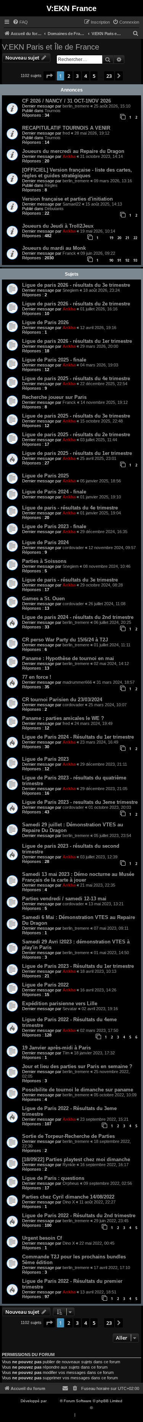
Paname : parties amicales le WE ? (63, 718)
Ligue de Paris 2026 (45, 322)
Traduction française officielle (63, 1408)
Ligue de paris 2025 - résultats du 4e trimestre (76, 378)
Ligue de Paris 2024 (45, 542)
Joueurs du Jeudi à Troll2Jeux (57, 226)
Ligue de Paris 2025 (45, 476)
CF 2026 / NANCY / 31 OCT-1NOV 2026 (66, 101)
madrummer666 (77, 682)
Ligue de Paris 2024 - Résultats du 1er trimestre (78, 737)
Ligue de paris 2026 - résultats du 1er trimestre (77, 341)
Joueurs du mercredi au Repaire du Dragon (73, 151)
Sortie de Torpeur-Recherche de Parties (68, 1136)
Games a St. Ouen (43, 598)
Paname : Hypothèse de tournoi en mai (68, 658)
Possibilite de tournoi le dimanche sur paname (77, 1090)
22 (135, 237)
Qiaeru (100, 1408)
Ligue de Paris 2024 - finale (54, 492)
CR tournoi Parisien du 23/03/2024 (62, 699)
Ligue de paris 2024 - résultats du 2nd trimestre (77, 617)
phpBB (54, 1401)
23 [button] (109, 75)
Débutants (54, 208)
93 (135, 260)
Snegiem (71, 290)
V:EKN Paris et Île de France (50, 47)
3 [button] (77, 75)
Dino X (69, 1202)
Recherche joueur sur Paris (54, 397)
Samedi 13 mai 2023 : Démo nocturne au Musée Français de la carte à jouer (78, 877)
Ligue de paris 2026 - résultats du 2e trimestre (76, 304)
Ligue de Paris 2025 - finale (54, 360)
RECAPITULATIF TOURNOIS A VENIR (66, 128)
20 (119, 237)
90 (111, 260)
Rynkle (69, 1164)
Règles (51, 185)
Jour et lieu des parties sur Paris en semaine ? (77, 1066)
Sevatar (70, 1008)
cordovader (73, 547)
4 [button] (85, 75)
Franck (69, 253)
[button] (49, 75)
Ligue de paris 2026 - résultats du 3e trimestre (76, 285)
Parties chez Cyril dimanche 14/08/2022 (68, 1197)
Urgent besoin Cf (42, 1238)
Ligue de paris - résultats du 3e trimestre (70, 580)
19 (111, 237)
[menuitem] (20, 22)
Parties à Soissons (44, 561)
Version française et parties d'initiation (67, 199)
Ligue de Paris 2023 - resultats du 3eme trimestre (80, 802)
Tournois (53, 110)
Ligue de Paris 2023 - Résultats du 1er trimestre (78, 966)
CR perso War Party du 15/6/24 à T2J (65, 640)
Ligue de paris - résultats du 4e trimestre (70, 508)
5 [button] (94, 75)
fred (66, 133)
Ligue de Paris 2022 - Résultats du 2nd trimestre (78, 1215)
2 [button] (68, 75)
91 (119, 260)
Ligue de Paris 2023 (45, 759)
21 (127, 237)
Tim (66, 1053)
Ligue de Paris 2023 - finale (54, 526)
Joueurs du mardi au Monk (54, 248)
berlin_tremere (76, 106)
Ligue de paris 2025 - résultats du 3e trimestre (76, 416)
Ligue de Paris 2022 (45, 985)
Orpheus (71, 1183)
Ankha (69, 156)
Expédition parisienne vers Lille (59, 1003)
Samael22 (72, 204)
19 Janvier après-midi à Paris (56, 1048)
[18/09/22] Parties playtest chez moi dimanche (76, 1159)
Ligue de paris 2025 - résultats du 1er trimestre (77, 453)
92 (127, 260)
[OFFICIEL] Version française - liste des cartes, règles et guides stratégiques (77, 172)
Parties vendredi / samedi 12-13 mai (64, 898)
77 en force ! (36, 677)
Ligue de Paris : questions (53, 1178)
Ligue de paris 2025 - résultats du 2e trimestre (76, 434)
